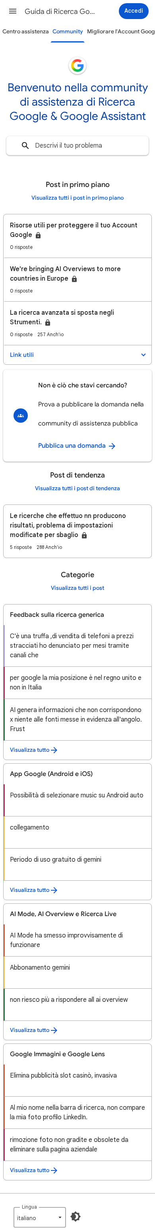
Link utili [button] (22, 354)
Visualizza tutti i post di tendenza (77, 488)
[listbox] (40, 1217)
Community (67, 31)
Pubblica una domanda (72, 446)
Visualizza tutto (29, 750)
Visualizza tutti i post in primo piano (77, 197)
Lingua (29, 1207)
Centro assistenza (25, 31)
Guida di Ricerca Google (60, 11)
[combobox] (77, 145)
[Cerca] (25, 145)
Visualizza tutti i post (77, 588)
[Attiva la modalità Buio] (75, 1216)
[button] (12, 11)
